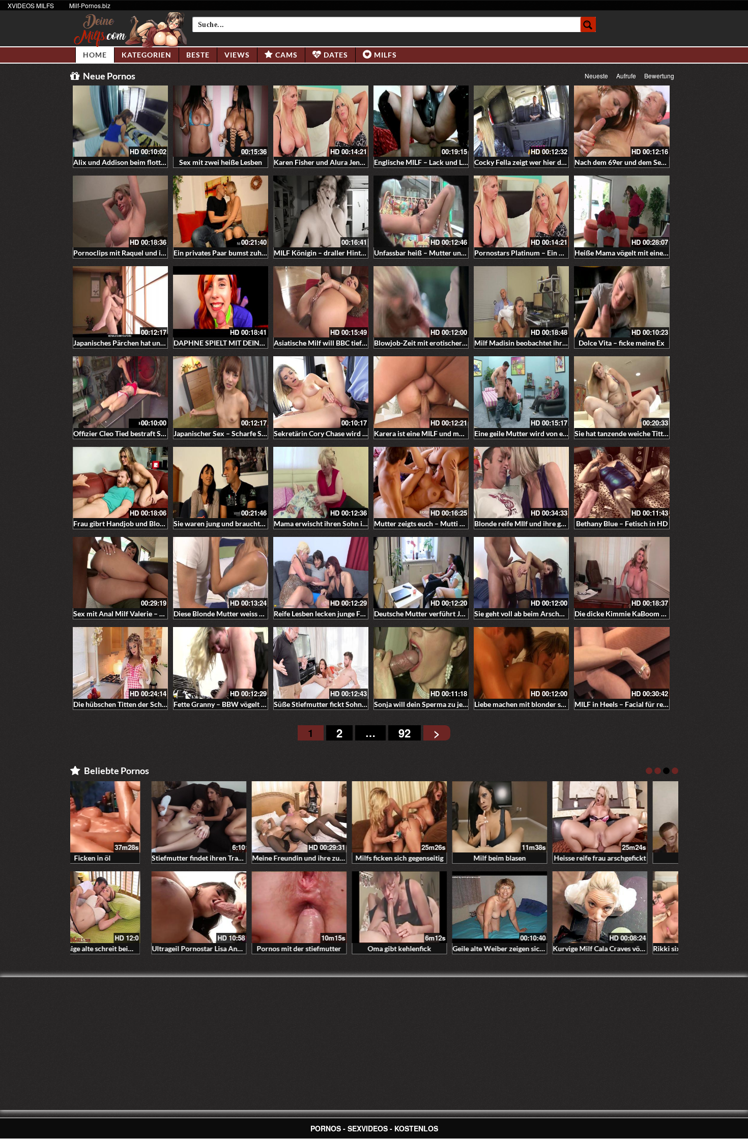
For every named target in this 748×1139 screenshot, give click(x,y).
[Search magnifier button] (588, 24)
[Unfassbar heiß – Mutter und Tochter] (421, 211)
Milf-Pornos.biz (89, 5)
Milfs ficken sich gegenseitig (321, 857)
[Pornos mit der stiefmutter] (220, 907)
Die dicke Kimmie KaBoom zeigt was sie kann (645, 613)
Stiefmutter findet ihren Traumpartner (133, 857)
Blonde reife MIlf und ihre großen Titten (537, 523)
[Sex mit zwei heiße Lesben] (220, 121)
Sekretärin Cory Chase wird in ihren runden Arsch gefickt (364, 433)
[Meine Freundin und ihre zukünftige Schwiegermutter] (220, 816)
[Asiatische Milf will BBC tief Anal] (320, 301)
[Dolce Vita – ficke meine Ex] (621, 301)
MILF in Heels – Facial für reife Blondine (637, 704)
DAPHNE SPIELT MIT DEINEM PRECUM (237, 342)
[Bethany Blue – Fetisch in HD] (621, 482)
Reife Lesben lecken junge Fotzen (326, 613)
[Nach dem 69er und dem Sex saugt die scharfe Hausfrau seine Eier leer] (621, 121)
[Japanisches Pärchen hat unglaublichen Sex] (120, 301)
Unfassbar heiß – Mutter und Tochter (432, 252)
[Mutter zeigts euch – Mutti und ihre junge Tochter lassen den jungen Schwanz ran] (421, 482)
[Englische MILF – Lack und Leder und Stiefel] (421, 121)
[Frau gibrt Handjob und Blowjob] (120, 482)
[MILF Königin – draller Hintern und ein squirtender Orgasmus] (320, 211)
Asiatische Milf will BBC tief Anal (326, 342)
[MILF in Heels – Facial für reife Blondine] (621, 662)
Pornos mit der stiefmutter (220, 948)
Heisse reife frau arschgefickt (521, 857)
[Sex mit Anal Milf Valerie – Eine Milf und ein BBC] (120, 572)
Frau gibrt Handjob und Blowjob (124, 523)
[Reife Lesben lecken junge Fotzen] (320, 572)
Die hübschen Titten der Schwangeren (133, 704)
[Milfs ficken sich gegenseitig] (320, 816)
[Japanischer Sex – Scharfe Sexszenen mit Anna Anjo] (220, 392)
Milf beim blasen (421, 857)
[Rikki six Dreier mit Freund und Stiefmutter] (621, 907)
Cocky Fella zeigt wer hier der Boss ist (533, 162)
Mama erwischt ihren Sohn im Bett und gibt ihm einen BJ (363, 523)
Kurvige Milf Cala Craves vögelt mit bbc (536, 948)
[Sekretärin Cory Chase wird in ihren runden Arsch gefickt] (320, 392)
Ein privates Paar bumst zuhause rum (232, 252)
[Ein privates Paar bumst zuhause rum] (220, 211)
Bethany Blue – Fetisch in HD (622, 523)
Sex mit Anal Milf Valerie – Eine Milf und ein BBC (150, 613)
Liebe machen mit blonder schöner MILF (537, 704)
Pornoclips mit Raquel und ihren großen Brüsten (149, 252)
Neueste (596, 75)
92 (404, 733)
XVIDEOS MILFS (31, 5)
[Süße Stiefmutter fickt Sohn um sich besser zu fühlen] (320, 662)
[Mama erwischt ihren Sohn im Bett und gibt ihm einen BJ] (320, 482)
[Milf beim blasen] (421, 816)
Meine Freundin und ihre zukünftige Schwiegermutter (259, 857)
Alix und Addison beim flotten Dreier (131, 162)
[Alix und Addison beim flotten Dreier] (120, 121)
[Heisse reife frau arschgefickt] (521, 816)
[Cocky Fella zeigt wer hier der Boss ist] (521, 121)
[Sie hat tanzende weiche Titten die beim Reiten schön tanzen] (621, 392)
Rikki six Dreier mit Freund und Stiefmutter (643, 948)
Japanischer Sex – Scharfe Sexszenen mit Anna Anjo (256, 433)
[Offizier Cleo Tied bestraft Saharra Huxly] (120, 392)
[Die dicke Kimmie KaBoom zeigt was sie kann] (621, 572)
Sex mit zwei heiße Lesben (220, 162)
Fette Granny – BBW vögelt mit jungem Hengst (247, 704)
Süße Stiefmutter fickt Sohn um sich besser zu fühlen (357, 704)
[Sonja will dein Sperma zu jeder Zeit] (421, 662)
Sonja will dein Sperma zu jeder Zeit (430, 704)
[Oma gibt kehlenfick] (320, 907)
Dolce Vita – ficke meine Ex (622, 342)
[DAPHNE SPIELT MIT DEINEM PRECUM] (220, 301)
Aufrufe (626, 75)
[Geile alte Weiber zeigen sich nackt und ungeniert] (421, 907)
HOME (95, 54)
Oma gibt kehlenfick (321, 948)
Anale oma (622, 857)
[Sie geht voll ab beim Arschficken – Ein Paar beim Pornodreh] (521, 572)
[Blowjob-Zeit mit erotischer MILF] (421, 301)
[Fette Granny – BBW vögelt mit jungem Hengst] (220, 662)
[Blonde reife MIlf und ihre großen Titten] (521, 482)
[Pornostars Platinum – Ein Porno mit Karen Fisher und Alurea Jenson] (521, 211)
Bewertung (659, 75)
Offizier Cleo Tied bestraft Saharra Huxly (138, 433)
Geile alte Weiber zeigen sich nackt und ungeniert (452, 948)
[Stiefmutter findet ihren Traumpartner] (120, 816)
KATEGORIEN (146, 54)
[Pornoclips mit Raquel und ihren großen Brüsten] (120, 211)
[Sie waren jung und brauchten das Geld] (220, 482)
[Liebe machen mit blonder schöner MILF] (521, 662)
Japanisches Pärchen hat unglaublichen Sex (141, 342)
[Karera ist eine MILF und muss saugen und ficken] (421, 392)
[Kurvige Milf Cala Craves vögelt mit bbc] (521, 907)
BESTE (198, 54)
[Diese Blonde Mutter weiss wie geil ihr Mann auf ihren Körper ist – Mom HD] (220, 572)
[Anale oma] (621, 816)
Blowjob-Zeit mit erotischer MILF (427, 342)
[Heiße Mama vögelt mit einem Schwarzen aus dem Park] (621, 211)
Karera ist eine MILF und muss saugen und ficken (450, 433)
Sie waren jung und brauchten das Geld (235, 523)
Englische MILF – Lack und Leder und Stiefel (443, 162)
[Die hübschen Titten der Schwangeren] (120, 662)
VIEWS (237, 54)
